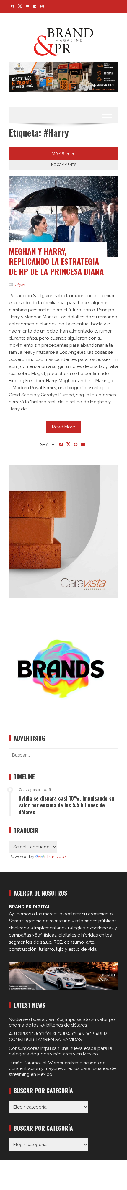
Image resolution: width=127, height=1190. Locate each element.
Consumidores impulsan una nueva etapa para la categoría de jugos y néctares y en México (60, 1051)
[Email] (83, 445)
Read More (63, 427)
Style (20, 284)
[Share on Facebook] (61, 445)
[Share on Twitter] (68, 444)
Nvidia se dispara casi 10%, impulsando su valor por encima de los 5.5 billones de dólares (66, 805)
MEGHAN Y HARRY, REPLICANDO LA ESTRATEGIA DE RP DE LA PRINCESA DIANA (56, 261)
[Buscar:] (63, 755)
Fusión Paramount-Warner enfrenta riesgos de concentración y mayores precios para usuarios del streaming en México (63, 1068)
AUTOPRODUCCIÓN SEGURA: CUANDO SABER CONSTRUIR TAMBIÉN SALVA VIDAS (58, 1036)
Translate (56, 856)
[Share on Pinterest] (75, 445)
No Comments (63, 165)
